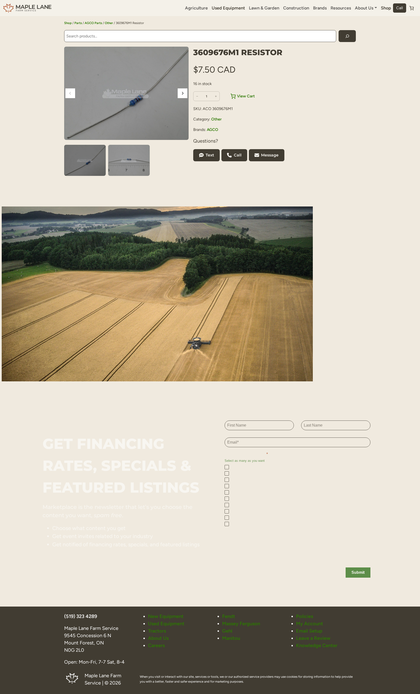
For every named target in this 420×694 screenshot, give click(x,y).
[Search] (347, 36)
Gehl (227, 631)
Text (210, 155)
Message (270, 155)
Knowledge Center (316, 645)
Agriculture (196, 8)
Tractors (157, 631)
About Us (158, 638)
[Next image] (182, 93)
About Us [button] (364, 8)
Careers (156, 645)
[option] (129, 160)
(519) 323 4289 (80, 616)
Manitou (231, 638)
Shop (386, 8)
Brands (320, 8)
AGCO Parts (93, 23)
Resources (341, 8)
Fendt (228, 616)
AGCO (212, 129)
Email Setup (309, 631)
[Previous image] (70, 93)
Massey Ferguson (241, 623)
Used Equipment (228, 8)
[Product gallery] (126, 93)
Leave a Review (313, 638)
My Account (309, 623)
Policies (304, 616)
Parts (78, 23)
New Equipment (166, 616)
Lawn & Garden (264, 8)
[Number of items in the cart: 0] (411, 8)
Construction (296, 8)
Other (109, 23)
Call (399, 8)
